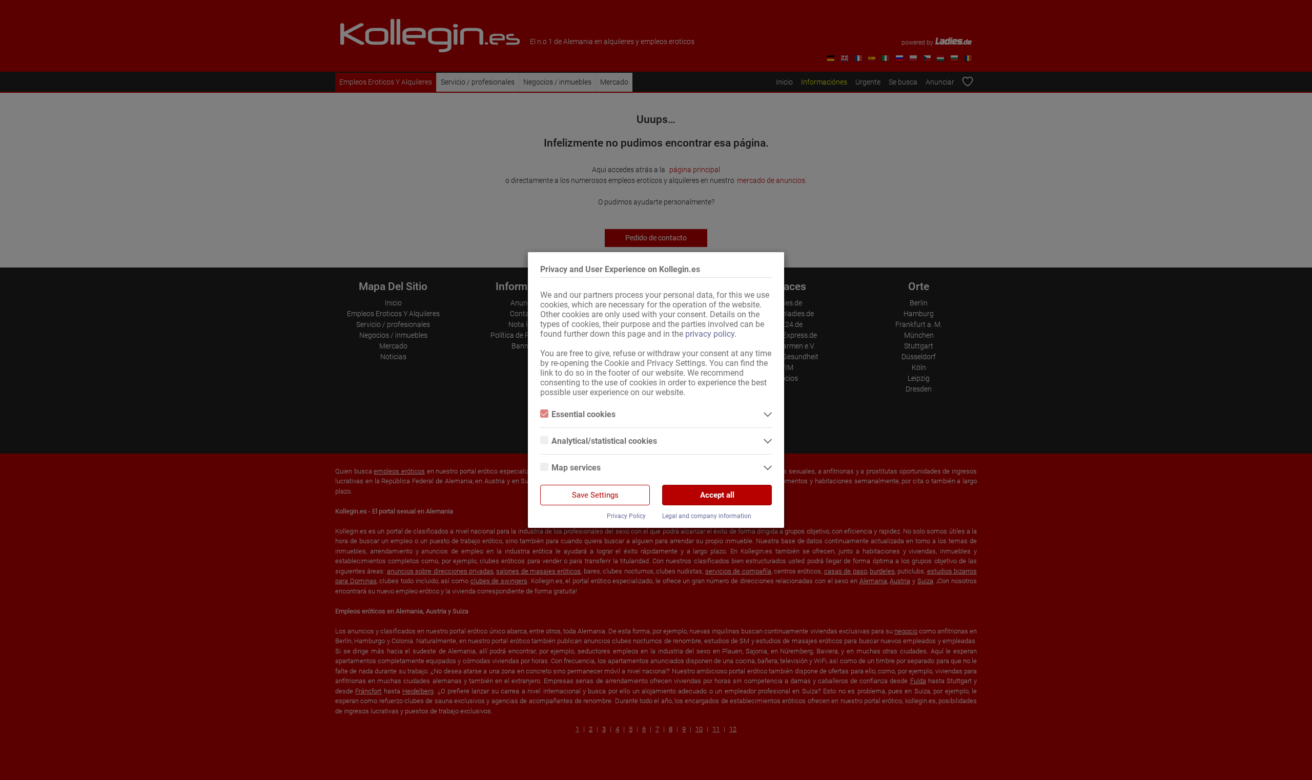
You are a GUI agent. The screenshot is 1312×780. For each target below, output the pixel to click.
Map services (576, 468)
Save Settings (595, 495)
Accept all (717, 495)
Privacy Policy (626, 516)
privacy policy (709, 334)
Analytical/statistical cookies (604, 441)
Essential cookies (583, 414)
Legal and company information (706, 516)
